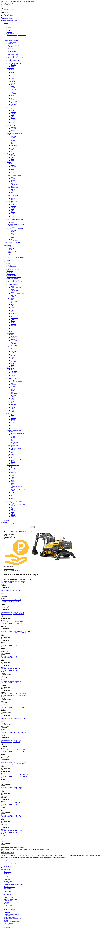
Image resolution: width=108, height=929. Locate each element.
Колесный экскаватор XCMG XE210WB (12, 614)
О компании (7, 26)
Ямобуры (10, 59)
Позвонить (14, 521)
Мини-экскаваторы (13, 195)
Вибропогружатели (13, 45)
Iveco (12, 71)
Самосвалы (10, 68)
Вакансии (3, 37)
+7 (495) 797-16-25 (7, 3)
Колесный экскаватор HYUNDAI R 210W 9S (14, 776)
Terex (12, 148)
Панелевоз (7, 912)
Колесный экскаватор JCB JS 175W (11, 816)
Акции (6, 876)
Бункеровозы (11, 43)
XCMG (13, 99)
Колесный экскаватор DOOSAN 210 (11, 623)
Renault (13, 113)
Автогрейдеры (11, 42)
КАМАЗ (13, 65)
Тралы (9, 107)
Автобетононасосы (12, 60)
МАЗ (12, 66)
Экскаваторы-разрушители (15, 57)
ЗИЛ (12, 92)
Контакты (10, 30)
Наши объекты (11, 29)
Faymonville (14, 109)
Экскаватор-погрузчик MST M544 (10, 592)
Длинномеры (11, 153)
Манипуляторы (11, 51)
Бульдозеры (10, 125)
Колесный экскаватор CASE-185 (10, 645)
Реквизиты (10, 33)
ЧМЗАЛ (13, 124)
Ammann (13, 163)
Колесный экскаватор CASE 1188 (10, 742)
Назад (9, 246)
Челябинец (14, 106)
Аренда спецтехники (7, 18)
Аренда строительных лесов (9, 20)
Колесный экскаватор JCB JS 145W (11, 788)
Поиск (32, 527)
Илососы (10, 46)
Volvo (12, 77)
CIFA (12, 62)
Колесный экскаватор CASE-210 (10, 601)
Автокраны (10, 96)
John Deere (14, 145)
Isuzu (12, 86)
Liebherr (13, 98)
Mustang (13, 193)
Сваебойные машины (13, 54)
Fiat (12, 139)
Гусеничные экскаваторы (14, 133)
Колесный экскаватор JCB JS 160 (10, 670)
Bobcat (13, 189)
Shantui (13, 131)
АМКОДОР (14, 240)
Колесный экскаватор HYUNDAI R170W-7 (13, 720)
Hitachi (13, 140)
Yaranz (13, 118)
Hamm (12, 169)
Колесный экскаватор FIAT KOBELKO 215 (13, 732)
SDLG (12, 236)
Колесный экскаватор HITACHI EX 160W (13, 764)
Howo (12, 69)
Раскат (13, 174)
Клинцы (13, 104)
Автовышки (10, 81)
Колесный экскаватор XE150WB (10, 682)
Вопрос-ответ (8, 881)
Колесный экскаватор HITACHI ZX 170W (13, 582)
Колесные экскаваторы (14, 175)
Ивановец (14, 103)
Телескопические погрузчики (15, 224)
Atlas (12, 196)
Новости (9, 27)
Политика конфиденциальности (16, 35)
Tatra (12, 75)
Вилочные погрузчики (14, 52)
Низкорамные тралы (13, 201)
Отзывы (9, 32)
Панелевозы (10, 48)
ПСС (12, 95)
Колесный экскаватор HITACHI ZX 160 (12, 707)
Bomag (13, 165)
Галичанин (14, 101)
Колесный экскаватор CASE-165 (10, 657)
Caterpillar (13, 127)
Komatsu (13, 128)
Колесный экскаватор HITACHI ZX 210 (12, 751)
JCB (12, 143)
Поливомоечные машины (14, 219)
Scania (12, 74)
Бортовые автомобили (13, 63)
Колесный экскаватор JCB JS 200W (11, 832)
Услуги (6, 23)
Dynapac (13, 168)
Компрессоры (11, 49)
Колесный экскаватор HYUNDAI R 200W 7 (13, 695)
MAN (12, 72)
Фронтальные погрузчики (14, 228)
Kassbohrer (14, 110)
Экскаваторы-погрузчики (14, 56)
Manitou (13, 227)
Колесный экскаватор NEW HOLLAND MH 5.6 (14, 632)
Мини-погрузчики (12, 187)
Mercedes (13, 87)
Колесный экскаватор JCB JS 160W (11, 804)
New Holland (14, 184)
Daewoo (13, 83)
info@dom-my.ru (5, 522)
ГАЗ (12, 90)
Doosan (13, 137)
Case (12, 134)
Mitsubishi (13, 89)
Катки (9, 162)
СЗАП (12, 122)
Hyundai (13, 84)
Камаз (12, 78)
